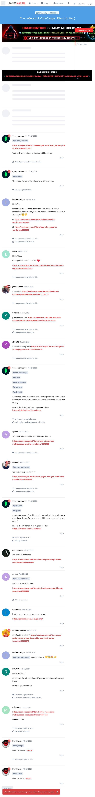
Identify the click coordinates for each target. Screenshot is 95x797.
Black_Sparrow (21, 141)
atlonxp (18, 176)
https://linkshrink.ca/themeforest (26, 410)
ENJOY (29, 750)
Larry (17, 377)
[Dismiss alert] (57, 792)
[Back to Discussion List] (3, 3)
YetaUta (18, 387)
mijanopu (19, 745)
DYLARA (18, 773)
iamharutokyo (21, 372)
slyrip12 (18, 392)
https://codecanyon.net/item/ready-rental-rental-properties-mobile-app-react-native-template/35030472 (37, 638)
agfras (18, 510)
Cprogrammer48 (22, 467)
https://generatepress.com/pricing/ (27, 619)
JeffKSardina (20, 382)
